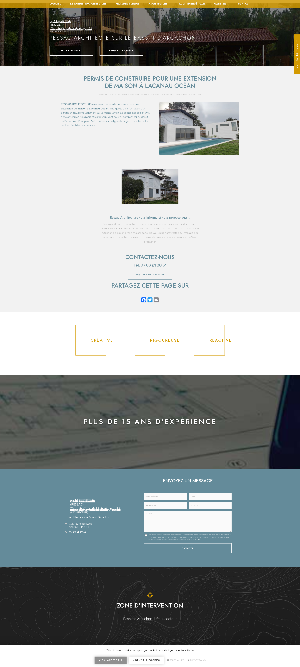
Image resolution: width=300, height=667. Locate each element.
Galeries (220, 3)
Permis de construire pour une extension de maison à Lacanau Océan (171, 94)
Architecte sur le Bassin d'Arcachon (89, 517)
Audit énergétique (192, 3)
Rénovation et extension (128, 94)
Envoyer (188, 548)
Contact (244, 3)
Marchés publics (127, 3)
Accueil (55, 3)
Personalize (176, 660)
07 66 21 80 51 (71, 50)
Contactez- (121, 50)
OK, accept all (112, 660)
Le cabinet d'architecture (88, 3)
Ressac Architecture (107, 94)
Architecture (158, 3)
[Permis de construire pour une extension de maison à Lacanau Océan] (150, 186)
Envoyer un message (150, 274)
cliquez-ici (195, 540)
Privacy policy (198, 660)
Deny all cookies (147, 660)
